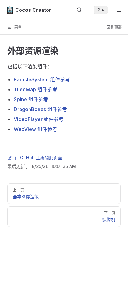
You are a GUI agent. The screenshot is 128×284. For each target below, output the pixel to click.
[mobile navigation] (118, 10)
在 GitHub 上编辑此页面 (38, 157)
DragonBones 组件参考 (40, 109)
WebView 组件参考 (35, 129)
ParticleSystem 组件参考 (42, 79)
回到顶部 (114, 27)
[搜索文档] (79, 10)
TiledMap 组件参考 (35, 89)
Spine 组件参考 (31, 99)
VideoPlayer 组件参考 (39, 119)
